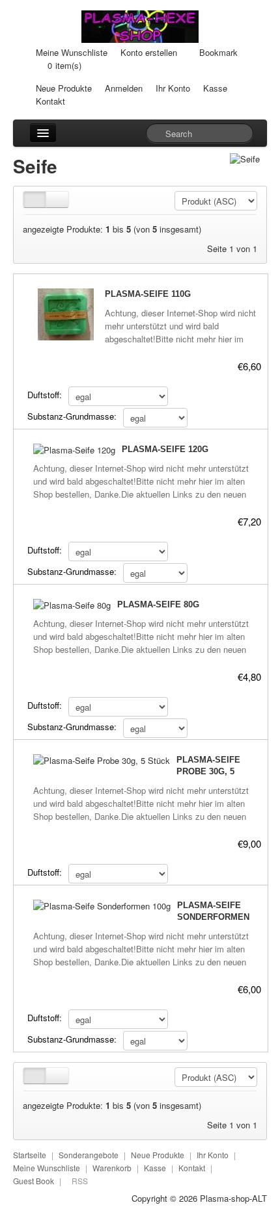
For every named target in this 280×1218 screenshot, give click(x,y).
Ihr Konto (173, 88)
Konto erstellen (148, 52)
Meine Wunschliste (71, 52)
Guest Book (33, 1180)
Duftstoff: (44, 394)
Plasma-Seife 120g (165, 449)
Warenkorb (112, 1167)
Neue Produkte (64, 88)
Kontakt (50, 101)
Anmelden (124, 88)
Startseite (29, 1154)
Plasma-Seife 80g (158, 604)
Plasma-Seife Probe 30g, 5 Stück (208, 771)
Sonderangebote (89, 1154)
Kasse (215, 88)
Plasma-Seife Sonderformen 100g (213, 916)
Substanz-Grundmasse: (72, 416)
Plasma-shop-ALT (233, 1198)
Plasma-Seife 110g (148, 294)
